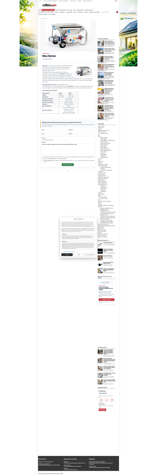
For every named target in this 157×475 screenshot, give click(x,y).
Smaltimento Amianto (103, 234)
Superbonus (103, 156)
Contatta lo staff (92, 466)
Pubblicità (79, 0)
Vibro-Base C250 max (108, 242)
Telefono (70, 133)
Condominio (62, 12)
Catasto (100, 163)
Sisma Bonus (104, 154)
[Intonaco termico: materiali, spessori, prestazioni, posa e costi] (100, 381)
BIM (99, 134)
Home (40, 0)
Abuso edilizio (101, 126)
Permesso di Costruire (103, 224)
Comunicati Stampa (102, 165)
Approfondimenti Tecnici (103, 130)
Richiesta (44, 142)
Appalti (99, 129)
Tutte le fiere (102, 409)
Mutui (99, 199)
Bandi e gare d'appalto (43, 14)
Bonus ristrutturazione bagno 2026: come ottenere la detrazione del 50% (109, 66)
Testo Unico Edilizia (102, 236)
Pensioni (100, 204)
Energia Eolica (104, 187)
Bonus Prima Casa (105, 149)
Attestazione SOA (105, 210)
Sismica (100, 232)
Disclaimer (66, 468)
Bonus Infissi (103, 146)
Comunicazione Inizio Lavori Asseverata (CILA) (107, 214)
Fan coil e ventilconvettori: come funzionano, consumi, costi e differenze (109, 367)
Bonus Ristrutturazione (106, 150)
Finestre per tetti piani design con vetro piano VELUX (108, 250)
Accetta (67, 254)
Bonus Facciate (104, 144)
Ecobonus (103, 153)
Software (103, 168)
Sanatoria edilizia (102, 229)
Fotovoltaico (103, 188)
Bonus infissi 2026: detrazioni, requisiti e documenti (109, 58)
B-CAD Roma (102, 391)
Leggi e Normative (80, 10)
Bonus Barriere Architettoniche (108, 140)
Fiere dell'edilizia (52, 14)
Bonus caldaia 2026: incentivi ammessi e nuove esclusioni (108, 81)
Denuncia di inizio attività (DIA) (108, 216)
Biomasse (103, 185)
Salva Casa (100, 228)
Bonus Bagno (104, 139)
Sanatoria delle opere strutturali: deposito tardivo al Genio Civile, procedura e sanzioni (109, 360)
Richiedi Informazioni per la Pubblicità (97, 461)
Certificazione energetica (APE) (108, 212)
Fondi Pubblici (101, 194)
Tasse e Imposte (102, 235)
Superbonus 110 (104, 157)
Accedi (115, 0)
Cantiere (100, 158)
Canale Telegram (73, 0)
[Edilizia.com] (49, 5)
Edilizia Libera (101, 180)
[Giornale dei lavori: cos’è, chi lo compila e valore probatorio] (100, 375)
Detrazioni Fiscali (42, 12)
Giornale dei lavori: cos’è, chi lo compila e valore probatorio (109, 374)
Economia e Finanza (89, 10)
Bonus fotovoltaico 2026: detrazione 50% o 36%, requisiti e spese (109, 42)
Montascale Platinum (107, 255)
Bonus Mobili (104, 147)
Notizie (99, 202)
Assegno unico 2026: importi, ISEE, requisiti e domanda (109, 115)
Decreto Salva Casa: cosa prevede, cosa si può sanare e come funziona (109, 99)
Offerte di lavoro (104, 133)
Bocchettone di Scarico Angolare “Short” (108, 263)
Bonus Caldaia (104, 141)
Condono (57, 12)
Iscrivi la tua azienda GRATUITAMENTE (50, 0)
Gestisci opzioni (90, 254)
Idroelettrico (103, 191)
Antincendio (101, 127)
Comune (44, 138)
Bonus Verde (103, 151)
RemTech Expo (102, 404)
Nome (43, 129)
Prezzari (75, 12)
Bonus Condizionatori (106, 143)
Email (43, 133)
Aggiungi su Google (106, 299)
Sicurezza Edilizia (102, 231)
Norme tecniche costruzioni (104, 201)
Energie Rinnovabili (102, 184)
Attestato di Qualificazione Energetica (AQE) (106, 208)
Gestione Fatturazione (106, 167)
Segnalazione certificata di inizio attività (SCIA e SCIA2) (106, 222)
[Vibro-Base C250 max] (100, 244)
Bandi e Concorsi (102, 132)
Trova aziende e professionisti (48, 10)
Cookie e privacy (67, 465)
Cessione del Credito (103, 164)
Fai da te (48, 12)
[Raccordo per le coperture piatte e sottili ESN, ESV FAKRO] (100, 270)
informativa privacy (49, 160)
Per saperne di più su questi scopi (69, 251)
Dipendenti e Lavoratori (103, 177)
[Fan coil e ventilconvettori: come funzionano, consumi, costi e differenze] (100, 368)
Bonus (52, 12)
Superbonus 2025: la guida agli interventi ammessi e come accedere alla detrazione (109, 91)
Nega (79, 254)
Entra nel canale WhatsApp (63, 0)
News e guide (69, 10)
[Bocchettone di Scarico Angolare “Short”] (100, 264)
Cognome (70, 129)
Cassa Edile (100, 161)
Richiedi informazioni (68, 164)
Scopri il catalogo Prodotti (60, 10)
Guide (99, 195)
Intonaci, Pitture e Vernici (47, 59)
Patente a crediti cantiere (106, 220)
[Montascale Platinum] (100, 257)
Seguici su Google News (87, 0)
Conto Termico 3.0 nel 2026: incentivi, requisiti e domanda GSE (109, 50)
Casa (74, 10)
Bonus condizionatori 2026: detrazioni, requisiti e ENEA (109, 73)
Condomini (100, 171)
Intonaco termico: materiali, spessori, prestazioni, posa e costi (109, 380)
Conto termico (101, 174)
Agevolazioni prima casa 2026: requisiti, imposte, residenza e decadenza (109, 107)
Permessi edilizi (69, 12)
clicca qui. (45, 161)
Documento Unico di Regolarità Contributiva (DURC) (107, 218)
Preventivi (86, 12)
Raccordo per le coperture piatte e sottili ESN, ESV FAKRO (108, 269)
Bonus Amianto (104, 137)
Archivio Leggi (104, 198)
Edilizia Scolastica (102, 181)
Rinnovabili (80, 12)
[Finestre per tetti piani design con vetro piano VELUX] (100, 251)
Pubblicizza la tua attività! (94, 12)
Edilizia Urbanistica (102, 182)
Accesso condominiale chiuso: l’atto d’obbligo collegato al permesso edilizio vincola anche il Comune (108, 351)
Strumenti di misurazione (106, 170)
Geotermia (103, 190)
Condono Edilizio (102, 173)
